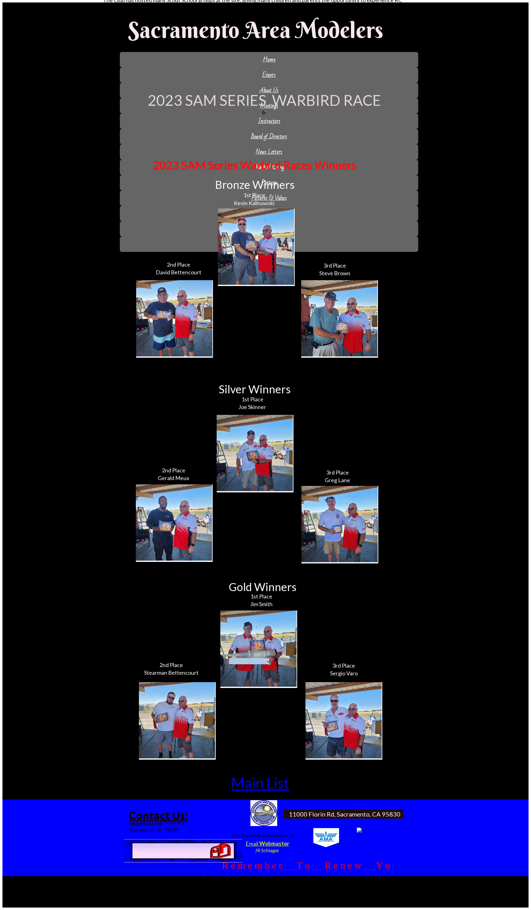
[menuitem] (269, 59)
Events (269, 75)
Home (269, 59)
